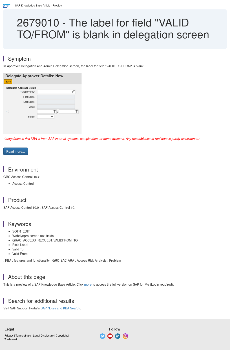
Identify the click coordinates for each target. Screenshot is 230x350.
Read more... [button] (15, 151)
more (88, 284)
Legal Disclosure (43, 335)
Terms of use (23, 335)
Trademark (11, 339)
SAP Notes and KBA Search (60, 308)
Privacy (8, 335)
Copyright (62, 335)
